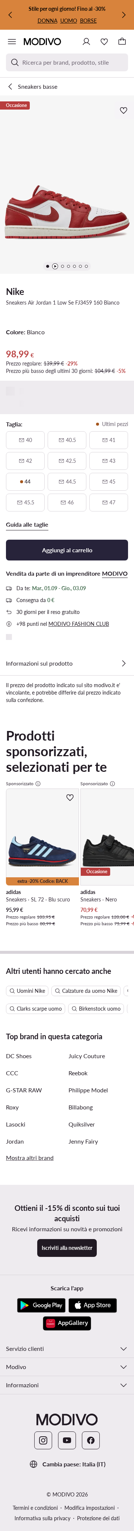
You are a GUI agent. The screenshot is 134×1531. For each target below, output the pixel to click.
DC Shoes (19, 1055)
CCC (12, 1072)
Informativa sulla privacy (42, 1518)
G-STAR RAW (24, 1089)
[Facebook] (91, 1440)
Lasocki (15, 1124)
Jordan (15, 1141)
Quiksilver (81, 1124)
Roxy (12, 1107)
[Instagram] (43, 1440)
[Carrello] (122, 42)
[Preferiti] (104, 42)
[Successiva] (124, 15)
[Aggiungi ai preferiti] (124, 110)
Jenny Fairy (83, 1141)
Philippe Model (88, 1089)
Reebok (77, 1072)
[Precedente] (10, 15)
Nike (15, 291)
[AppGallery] (67, 1323)
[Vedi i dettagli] (124, 663)
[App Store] (92, 1305)
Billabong (80, 1107)
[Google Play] (41, 1305)
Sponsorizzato (20, 783)
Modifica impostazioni (89, 1508)
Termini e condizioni (35, 1508)
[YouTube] (67, 1440)
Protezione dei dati (98, 1518)
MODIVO (115, 573)
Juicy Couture (86, 1055)
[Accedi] (86, 42)
